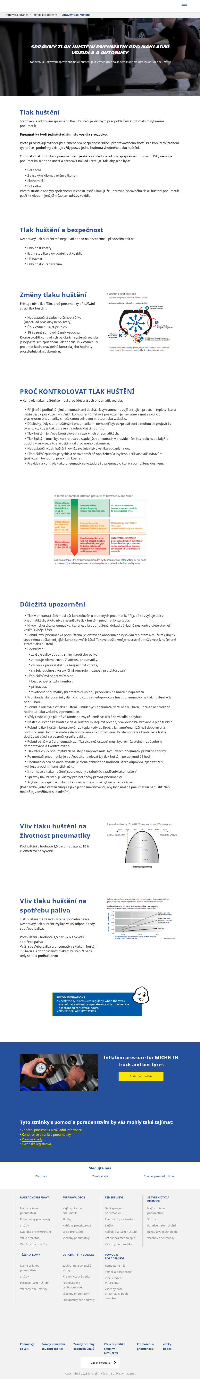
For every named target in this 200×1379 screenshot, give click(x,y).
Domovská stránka (17, 15)
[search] (174, 6)
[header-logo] (27, 6)
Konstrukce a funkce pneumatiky (46, 1134)
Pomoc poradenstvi (45, 15)
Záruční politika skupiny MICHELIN (114, 1348)
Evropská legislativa (36, 1144)
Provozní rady (32, 1139)
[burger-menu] (184, 6)
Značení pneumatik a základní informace (52, 1130)
